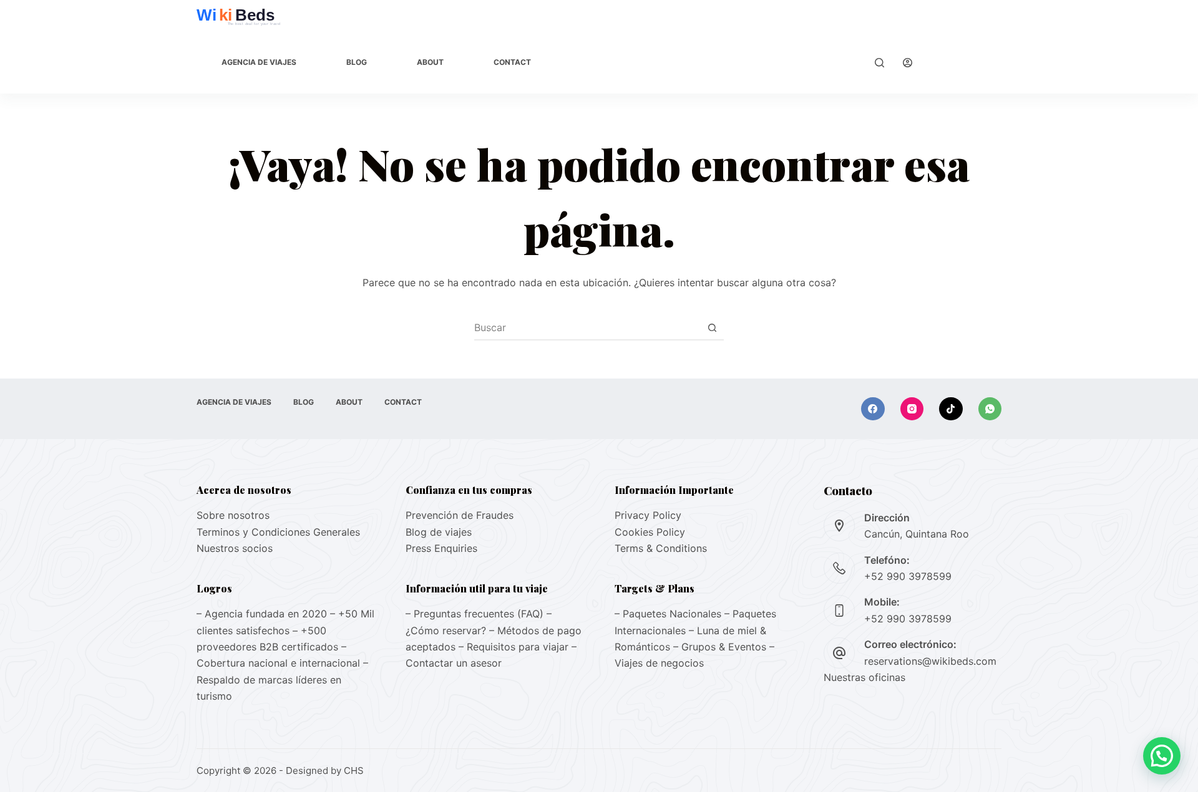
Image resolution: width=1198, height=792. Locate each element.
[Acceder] (907, 62)
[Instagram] (912, 409)
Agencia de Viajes (259, 62)
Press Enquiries (441, 548)
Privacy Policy (648, 515)
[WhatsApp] (990, 409)
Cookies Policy (650, 532)
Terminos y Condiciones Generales (278, 532)
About (430, 62)
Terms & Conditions (661, 548)
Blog (356, 62)
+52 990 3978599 (908, 576)
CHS (354, 770)
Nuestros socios (235, 548)
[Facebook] (873, 409)
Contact (512, 62)
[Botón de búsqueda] (712, 327)
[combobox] (587, 327)
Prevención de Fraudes (460, 515)
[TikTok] (951, 409)
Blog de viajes (439, 532)
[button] (1162, 756)
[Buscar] (879, 62)
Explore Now (966, 62)
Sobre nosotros (233, 515)
